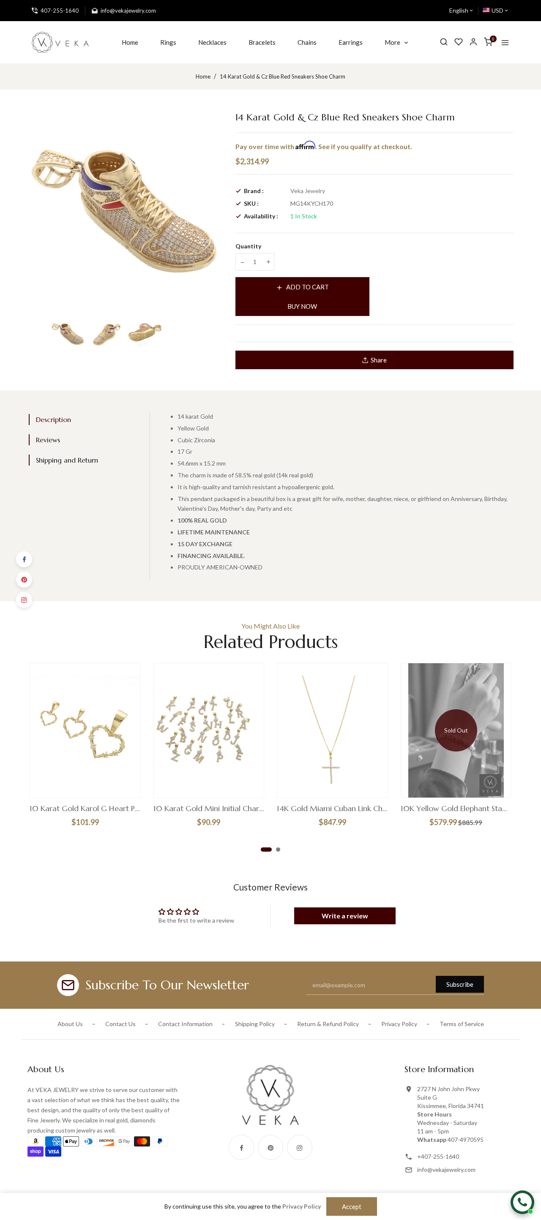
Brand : (254, 190)
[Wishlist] (458, 42)
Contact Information (185, 1023)
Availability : (261, 216)
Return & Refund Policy (328, 1023)
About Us (70, 1023)
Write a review (345, 916)
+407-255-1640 (438, 1156)
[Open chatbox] (522, 1202)
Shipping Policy (255, 1023)
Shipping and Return (67, 460)
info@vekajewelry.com (446, 1169)
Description (53, 419)
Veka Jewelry (307, 190)
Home (203, 76)
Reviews (48, 440)
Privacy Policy (399, 1023)
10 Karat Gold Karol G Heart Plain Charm (85, 808)
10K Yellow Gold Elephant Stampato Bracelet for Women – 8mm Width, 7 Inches (456, 808)
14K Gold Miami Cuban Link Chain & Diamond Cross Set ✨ (332, 808)
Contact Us (120, 1023)
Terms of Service (462, 1023)
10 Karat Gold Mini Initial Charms (209, 808)
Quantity (248, 246)
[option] (68, 333)
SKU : (251, 203)
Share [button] (379, 360)
